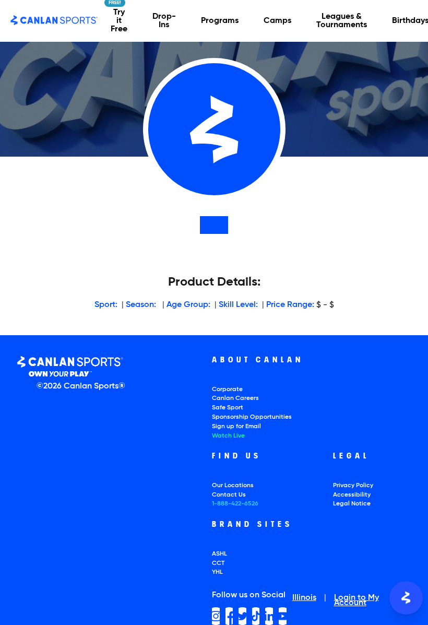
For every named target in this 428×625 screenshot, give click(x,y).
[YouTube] (283, 616)
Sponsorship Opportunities (252, 417)
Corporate (227, 389)
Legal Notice (352, 504)
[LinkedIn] (269, 616)
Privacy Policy (353, 485)
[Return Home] (54, 20)
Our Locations (233, 485)
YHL (217, 572)
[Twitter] (242, 616)
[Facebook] (229, 616)
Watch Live (228, 436)
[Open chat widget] (406, 598)
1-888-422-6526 (235, 504)
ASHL (219, 554)
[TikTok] (256, 616)
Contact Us (229, 495)
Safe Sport (227, 408)
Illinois (304, 598)
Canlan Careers (235, 398)
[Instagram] (216, 616)
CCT (218, 563)
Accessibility (352, 495)
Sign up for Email (236, 426)
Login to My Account (356, 601)
